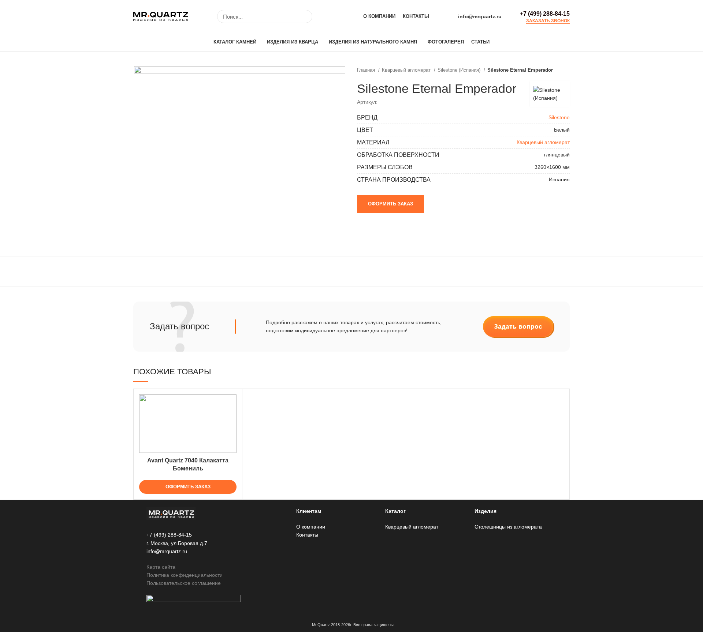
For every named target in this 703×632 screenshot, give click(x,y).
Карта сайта (160, 567)
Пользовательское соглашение (183, 583)
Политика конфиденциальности (184, 575)
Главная (366, 70)
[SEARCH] (302, 16)
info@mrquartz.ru (480, 16)
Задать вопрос (518, 326)
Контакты (307, 535)
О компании (310, 527)
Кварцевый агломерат (407, 70)
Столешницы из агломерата (508, 527)
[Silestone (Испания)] (549, 94)
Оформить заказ (390, 204)
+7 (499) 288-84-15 (545, 14)
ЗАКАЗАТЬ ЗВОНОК (548, 21)
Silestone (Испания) (460, 70)
